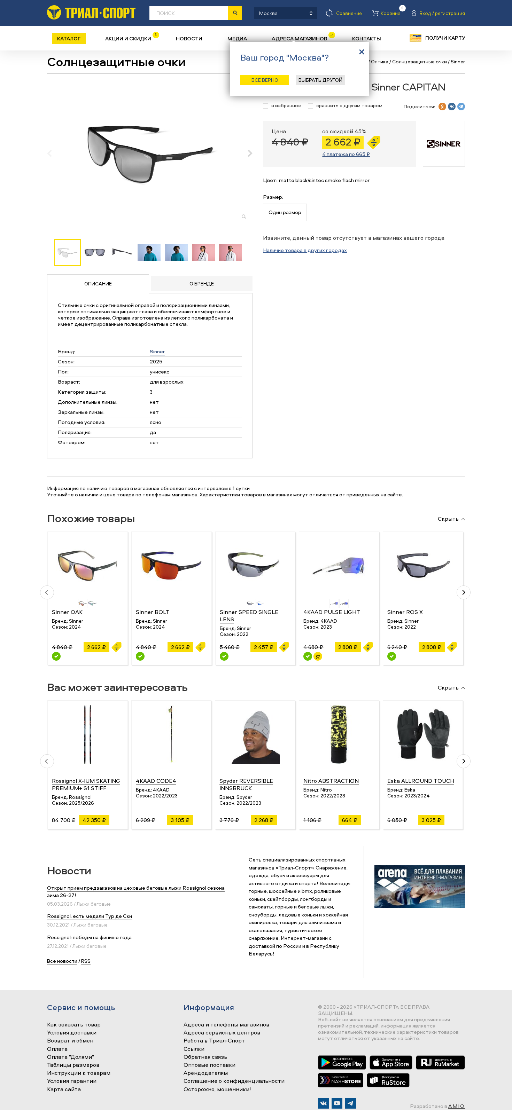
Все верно (264, 80)
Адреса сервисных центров (222, 1032)
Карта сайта (64, 1089)
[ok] (442, 106)
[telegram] (461, 106)
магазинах (279, 494)
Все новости (62, 961)
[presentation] (53, 153)
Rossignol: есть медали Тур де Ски (89, 916)
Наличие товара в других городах (305, 250)
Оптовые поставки (209, 1065)
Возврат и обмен (70, 1040)
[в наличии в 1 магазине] (224, 656)
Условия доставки (71, 1032)
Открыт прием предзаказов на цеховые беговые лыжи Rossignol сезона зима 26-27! (136, 891)
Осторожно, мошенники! (217, 1089)
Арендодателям (206, 1073)
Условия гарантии (71, 1081)
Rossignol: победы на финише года (89, 937)
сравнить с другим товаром (349, 106)
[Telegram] (350, 1103)
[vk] (452, 106)
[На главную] (91, 12)
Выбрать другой (320, 80)
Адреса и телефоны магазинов (226, 1024)
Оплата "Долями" (70, 1057)
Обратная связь (205, 1057)
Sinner (157, 351)
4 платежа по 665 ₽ (346, 154)
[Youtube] (337, 1103)
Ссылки (194, 1049)
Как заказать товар (74, 1024)
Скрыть (448, 518)
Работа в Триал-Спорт (214, 1040)
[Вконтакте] (323, 1103)
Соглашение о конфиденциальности (234, 1081)
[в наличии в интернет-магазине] (317, 656)
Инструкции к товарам (78, 1073)
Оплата (57, 1049)
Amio (456, 1106)
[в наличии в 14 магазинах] (307, 656)
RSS (86, 961)
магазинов (184, 494)
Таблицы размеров (73, 1065)
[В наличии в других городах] (56, 656)
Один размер (285, 212)
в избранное (286, 106)
